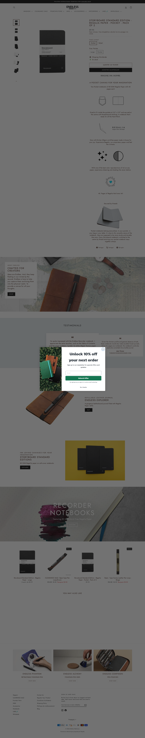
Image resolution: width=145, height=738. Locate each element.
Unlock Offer (83, 378)
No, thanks (83, 387)
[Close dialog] (103, 349)
